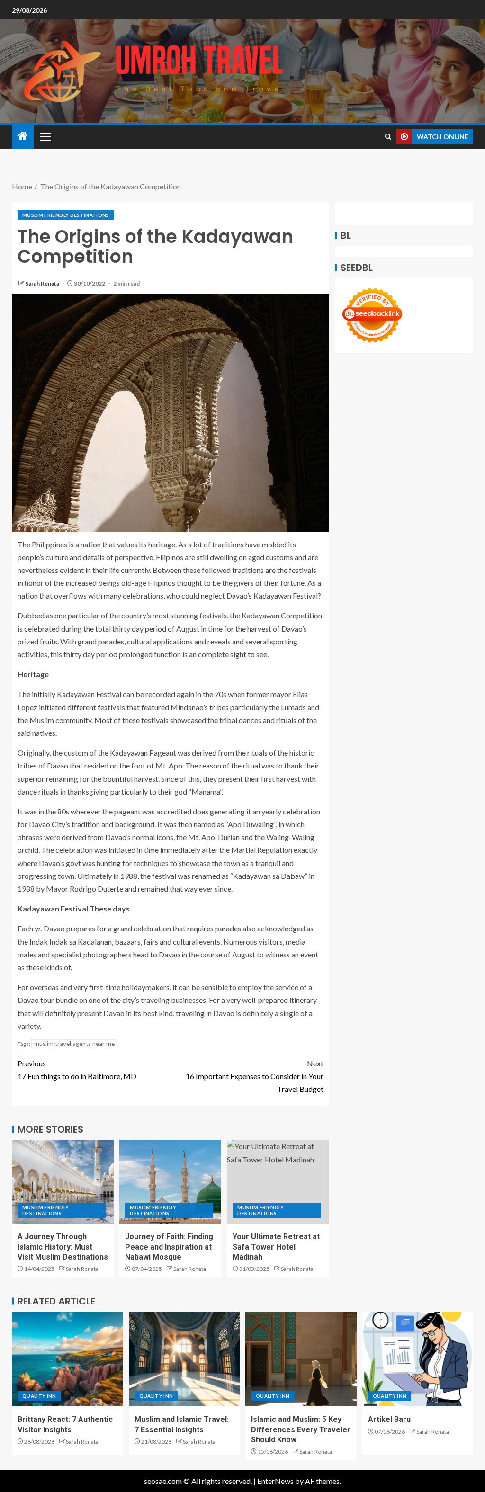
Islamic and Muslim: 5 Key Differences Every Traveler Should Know (300, 1429)
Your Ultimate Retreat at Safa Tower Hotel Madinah (276, 1246)
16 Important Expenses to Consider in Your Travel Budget (254, 1076)
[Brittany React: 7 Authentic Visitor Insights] (67, 1359)
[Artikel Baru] (418, 1359)
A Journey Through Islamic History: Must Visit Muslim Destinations (63, 1246)
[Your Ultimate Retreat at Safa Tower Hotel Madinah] (278, 1182)
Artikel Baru (389, 1419)
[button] (45, 136)
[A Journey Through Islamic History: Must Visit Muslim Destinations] (63, 1182)
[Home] (23, 136)
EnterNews (275, 1480)
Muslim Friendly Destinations (65, 215)
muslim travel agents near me (74, 1043)
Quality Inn (39, 1396)
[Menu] (45, 136)
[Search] (388, 136)
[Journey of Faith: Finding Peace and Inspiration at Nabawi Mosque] (170, 1182)
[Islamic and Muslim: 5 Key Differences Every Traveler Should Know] (301, 1359)
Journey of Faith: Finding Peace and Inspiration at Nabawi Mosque (169, 1246)
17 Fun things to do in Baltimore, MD (77, 1070)
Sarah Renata (42, 283)
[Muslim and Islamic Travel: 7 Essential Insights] (184, 1359)
